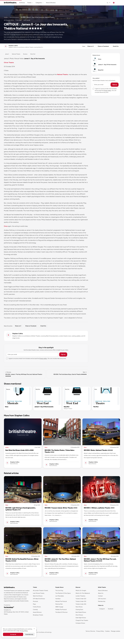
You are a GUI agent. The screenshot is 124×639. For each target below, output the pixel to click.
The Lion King (59, 590)
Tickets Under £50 (81, 604)
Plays (34, 604)
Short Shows (79, 615)
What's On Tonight (81, 590)
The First (95, 407)
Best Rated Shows (81, 612)
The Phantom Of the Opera (63, 593)
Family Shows (37, 607)
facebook (110, 609)
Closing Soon (79, 609)
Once (6, 226)
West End (37, 389)
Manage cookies (115, 631)
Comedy (35, 609)
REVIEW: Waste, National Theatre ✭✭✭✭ (98, 450)
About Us (100, 593)
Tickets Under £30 (81, 601)
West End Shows (37, 596)
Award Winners (37, 612)
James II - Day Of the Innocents (43, 407)
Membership (101, 601)
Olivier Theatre (9, 62)
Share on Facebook (103, 46)
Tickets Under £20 (81, 598)
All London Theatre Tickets (40, 590)
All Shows (22, 2)
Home (5, 17)
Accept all (13, 634)
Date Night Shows (81, 617)
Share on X (90, 46)
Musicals (8, 389)
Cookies (107, 631)
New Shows (79, 607)
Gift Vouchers (102, 598)
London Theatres (80, 596)
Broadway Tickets (38, 615)
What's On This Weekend (83, 593)
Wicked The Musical (61, 601)
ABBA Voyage (59, 607)
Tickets (29, 2)
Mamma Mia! (59, 604)
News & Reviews (51, 2)
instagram (102, 609)
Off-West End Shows (39, 598)
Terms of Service (90, 631)
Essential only (29, 634)
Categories (39, 2)
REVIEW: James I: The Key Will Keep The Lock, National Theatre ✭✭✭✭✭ (100, 560)
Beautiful (66, 407)
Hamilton (58, 598)
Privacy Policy (100, 631)
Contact (100, 596)
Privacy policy (43, 358)
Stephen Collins (17, 333)
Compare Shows (80, 623)
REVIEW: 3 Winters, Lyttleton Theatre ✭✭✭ (99, 508)
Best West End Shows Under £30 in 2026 (19, 450)
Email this (116, 46)
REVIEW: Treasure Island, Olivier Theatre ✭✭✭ (61, 508)
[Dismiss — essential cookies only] (34, 628)
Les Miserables (59, 596)
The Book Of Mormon (61, 612)
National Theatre (62, 74)
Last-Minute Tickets (38, 593)
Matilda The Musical (61, 609)
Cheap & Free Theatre (82, 620)
